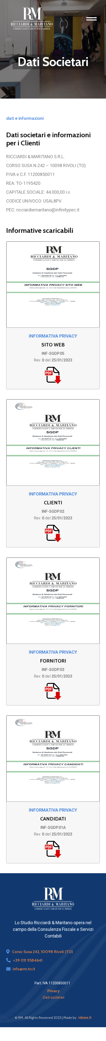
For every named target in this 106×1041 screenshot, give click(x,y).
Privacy (53, 991)
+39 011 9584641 (27, 960)
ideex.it (84, 1017)
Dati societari (53, 997)
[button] (94, 18)
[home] (32, 18)
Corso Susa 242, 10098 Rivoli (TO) (42, 951)
